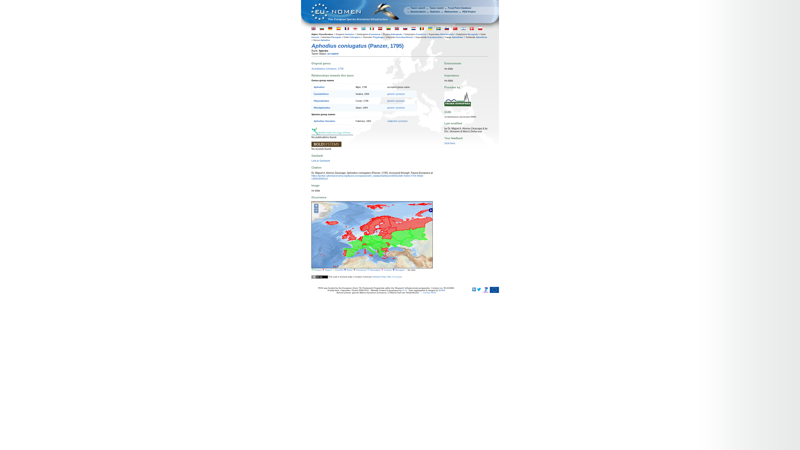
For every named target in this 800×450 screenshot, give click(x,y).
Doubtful (339, 270)
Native (350, 270)
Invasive (388, 270)
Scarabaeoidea (435, 37)
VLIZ (404, 290)
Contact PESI (429, 292)
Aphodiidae (457, 37)
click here (449, 143)
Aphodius (325, 40)
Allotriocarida (447, 34)
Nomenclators (418, 11)
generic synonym (396, 94)
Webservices (451, 11)
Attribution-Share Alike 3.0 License (387, 277)
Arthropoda (396, 34)
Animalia (349, 34)
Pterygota (336, 37)
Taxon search (417, 8)
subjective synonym (397, 121)
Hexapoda (473, 34)
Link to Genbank (320, 160)
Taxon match (436, 8)
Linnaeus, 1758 (327, 68)
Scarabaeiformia (404, 37)
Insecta (315, 37)
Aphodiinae (481, 37)
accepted (332, 53)
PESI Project (469, 11)
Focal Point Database (459, 8)
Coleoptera (355, 37)
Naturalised (375, 270)
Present (318, 270)
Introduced (361, 270)
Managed (399, 270)
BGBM (442, 290)
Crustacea (421, 34)
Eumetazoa (374, 34)
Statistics (435, 11)
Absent (328, 270)
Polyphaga (378, 37)
